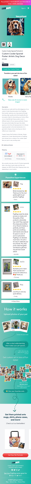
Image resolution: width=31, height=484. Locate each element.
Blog (7, 482)
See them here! (24, 384)
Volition (21, 480)
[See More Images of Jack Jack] (14, 439)
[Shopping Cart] (28, 8)
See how (7, 473)
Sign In (23, 8)
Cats (19, 475)
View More (16, 301)
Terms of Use (13, 482)
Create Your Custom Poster (11, 69)
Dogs (12, 475)
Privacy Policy (21, 482)
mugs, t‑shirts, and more (15, 4)
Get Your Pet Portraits (15, 455)
